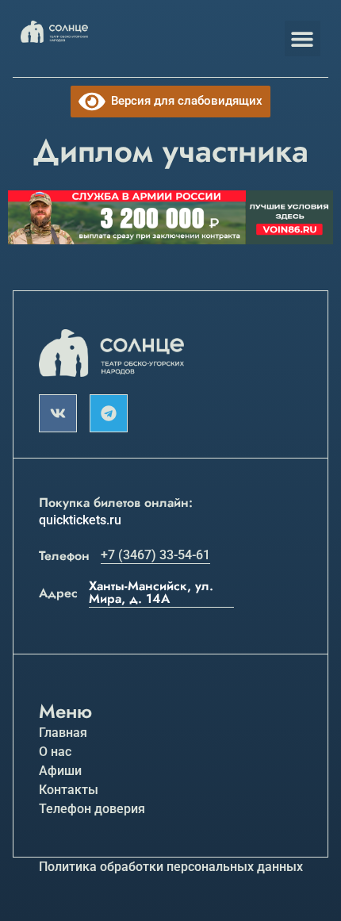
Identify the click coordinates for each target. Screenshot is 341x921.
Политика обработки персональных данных (171, 866)
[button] (302, 38)
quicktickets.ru (80, 520)
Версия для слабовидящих (183, 101)
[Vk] (58, 413)
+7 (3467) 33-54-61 (155, 554)
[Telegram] (109, 413)
